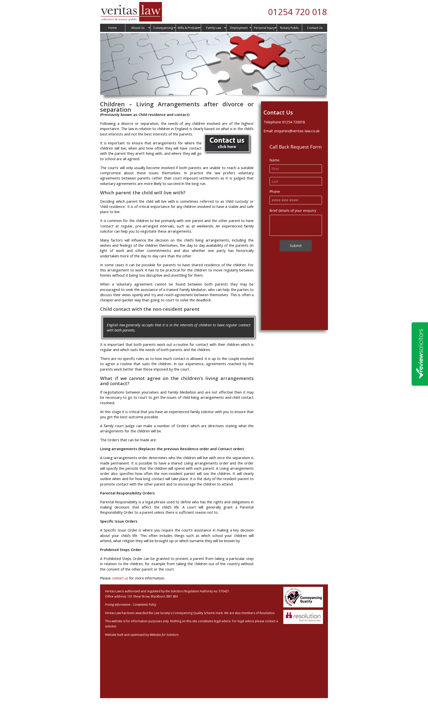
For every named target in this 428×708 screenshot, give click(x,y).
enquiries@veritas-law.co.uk (297, 130)
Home (112, 28)
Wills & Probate (188, 28)
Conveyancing (163, 28)
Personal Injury (264, 28)
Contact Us (314, 28)
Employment (239, 28)
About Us (137, 28)
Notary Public (289, 28)
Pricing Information (118, 604)
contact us (120, 577)
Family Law (213, 28)
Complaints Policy (144, 604)
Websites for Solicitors (164, 635)
